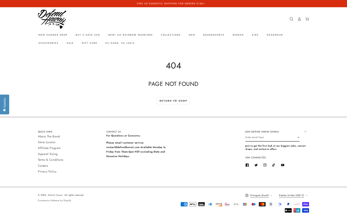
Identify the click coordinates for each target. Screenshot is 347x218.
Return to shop (173, 100)
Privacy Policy (47, 171)
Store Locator (47, 142)
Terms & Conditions (50, 160)
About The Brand (49, 136)
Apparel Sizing (47, 154)
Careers (43, 166)
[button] (291, 19)
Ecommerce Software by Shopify (54, 200)
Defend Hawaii (55, 195)
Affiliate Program (49, 148)
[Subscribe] (298, 137)
